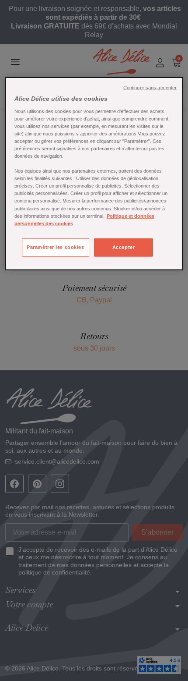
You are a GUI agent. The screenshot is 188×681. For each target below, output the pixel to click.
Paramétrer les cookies (55, 246)
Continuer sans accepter (150, 87)
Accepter (123, 246)
